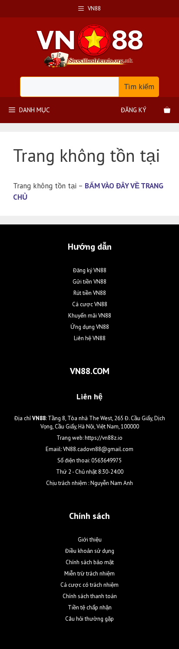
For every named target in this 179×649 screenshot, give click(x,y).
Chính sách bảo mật (90, 562)
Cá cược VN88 (89, 304)
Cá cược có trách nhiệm (89, 585)
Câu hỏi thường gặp (89, 618)
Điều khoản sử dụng (89, 551)
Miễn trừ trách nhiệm (89, 573)
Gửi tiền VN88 (89, 281)
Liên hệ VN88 (90, 338)
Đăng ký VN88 (89, 270)
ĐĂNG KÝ (133, 110)
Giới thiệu (90, 539)
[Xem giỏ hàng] (167, 110)
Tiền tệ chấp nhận (90, 607)
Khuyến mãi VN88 (89, 315)
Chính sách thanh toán (90, 596)
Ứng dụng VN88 (89, 327)
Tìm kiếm (139, 86)
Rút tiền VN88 (89, 293)
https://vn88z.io (104, 438)
